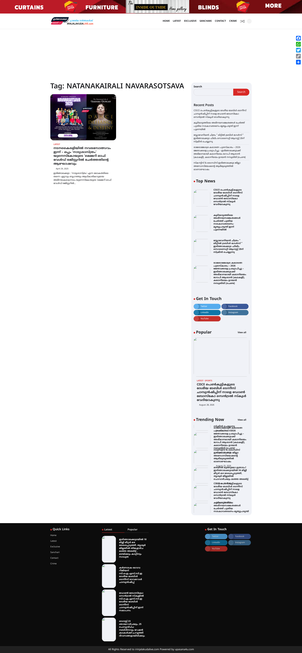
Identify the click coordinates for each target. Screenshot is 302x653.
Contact (220, 21)
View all (242, 332)
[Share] (298, 62)
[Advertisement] (151, 53)
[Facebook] (298, 38)
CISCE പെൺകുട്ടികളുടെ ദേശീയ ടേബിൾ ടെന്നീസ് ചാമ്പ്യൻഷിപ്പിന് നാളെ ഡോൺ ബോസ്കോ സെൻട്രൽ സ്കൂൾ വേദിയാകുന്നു (220, 114)
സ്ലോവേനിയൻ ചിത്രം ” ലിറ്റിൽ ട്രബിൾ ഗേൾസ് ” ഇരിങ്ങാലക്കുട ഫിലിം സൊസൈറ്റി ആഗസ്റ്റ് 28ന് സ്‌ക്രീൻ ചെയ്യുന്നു (219, 138)
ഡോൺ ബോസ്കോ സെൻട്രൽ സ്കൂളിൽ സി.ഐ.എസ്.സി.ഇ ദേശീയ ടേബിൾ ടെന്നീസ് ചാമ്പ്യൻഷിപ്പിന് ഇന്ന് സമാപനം (131, 602)
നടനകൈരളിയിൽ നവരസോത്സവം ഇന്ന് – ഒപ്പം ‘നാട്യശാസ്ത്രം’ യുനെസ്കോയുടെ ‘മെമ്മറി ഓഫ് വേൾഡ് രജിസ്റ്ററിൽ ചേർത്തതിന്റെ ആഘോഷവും (82, 156)
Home (166, 21)
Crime (233, 21)
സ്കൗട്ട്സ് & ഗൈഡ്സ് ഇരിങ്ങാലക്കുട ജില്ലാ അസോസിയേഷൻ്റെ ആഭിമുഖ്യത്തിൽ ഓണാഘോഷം (217, 166)
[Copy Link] (298, 56)
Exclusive (190, 21)
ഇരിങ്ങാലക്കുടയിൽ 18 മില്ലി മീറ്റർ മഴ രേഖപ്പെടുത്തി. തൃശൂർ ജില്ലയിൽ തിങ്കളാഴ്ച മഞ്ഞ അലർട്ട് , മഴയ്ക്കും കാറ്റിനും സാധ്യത (132, 548)
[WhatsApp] (298, 44)
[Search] (249, 21)
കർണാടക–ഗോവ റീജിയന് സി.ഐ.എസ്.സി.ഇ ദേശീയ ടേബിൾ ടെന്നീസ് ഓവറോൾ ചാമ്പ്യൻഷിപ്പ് (130, 575)
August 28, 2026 (206, 405)
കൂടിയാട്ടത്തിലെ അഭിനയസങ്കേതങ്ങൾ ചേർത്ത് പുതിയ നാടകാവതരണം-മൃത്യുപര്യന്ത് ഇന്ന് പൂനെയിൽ (219, 126)
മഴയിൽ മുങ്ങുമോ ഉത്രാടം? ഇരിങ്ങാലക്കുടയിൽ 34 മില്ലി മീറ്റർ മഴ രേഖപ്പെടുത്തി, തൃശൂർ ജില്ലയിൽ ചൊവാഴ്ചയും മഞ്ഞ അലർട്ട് (231, 466)
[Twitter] (298, 50)
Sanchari (206, 21)
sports (208, 381)
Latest (177, 21)
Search (198, 86)
